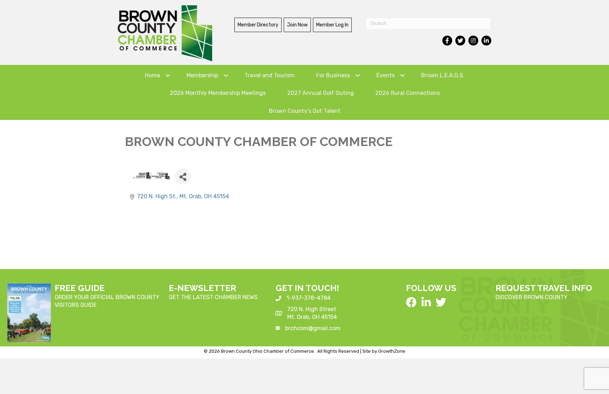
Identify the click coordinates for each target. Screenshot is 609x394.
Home (152, 75)
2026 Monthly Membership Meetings (218, 93)
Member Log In (332, 25)
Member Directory (258, 25)
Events (385, 75)
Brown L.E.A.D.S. (443, 75)
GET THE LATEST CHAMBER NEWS (213, 297)
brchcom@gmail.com (312, 328)
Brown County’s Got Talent (304, 111)
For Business (333, 75)
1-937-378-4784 (309, 298)
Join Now (297, 25)
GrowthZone (391, 351)
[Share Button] (183, 176)
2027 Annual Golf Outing (320, 93)
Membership (202, 75)
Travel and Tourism (270, 75)
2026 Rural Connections (407, 93)
